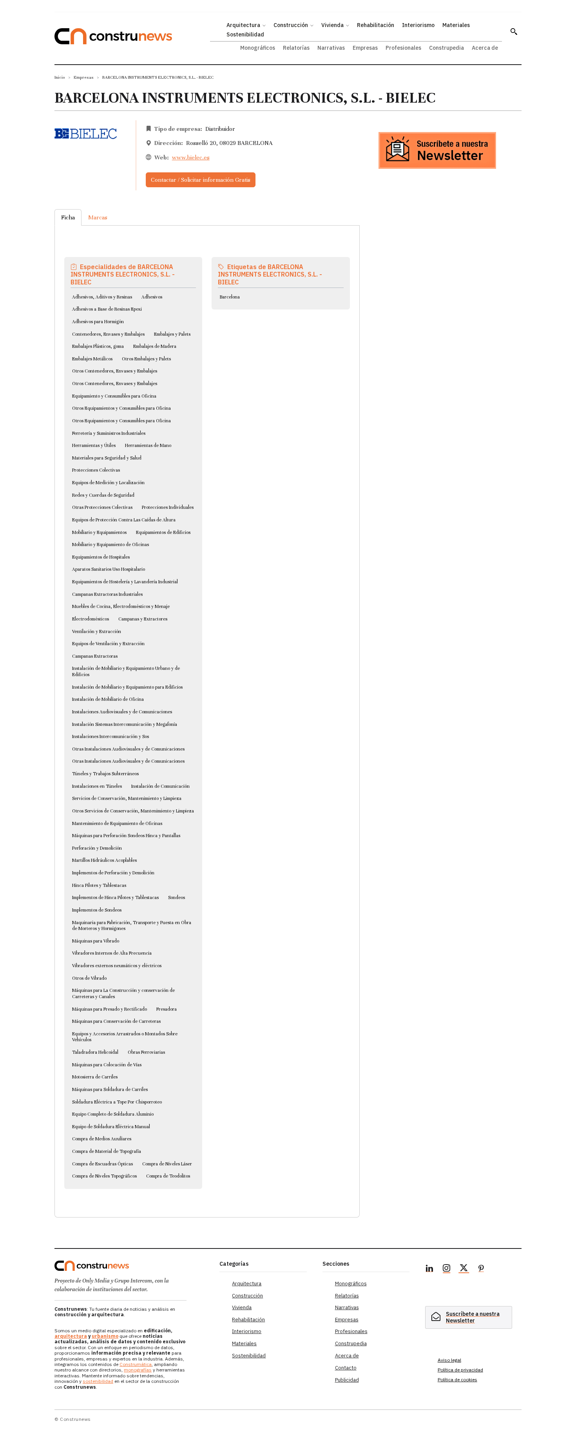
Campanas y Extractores (142, 619)
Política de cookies (457, 1379)
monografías (138, 1370)
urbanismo (105, 1336)
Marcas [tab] (97, 217)
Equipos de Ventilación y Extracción (108, 643)
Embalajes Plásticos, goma (98, 346)
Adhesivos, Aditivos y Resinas (102, 297)
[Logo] (132, 1266)
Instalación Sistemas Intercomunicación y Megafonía (124, 724)
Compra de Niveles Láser (167, 1164)
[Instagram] (446, 1269)
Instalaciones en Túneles (97, 786)
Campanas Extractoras (95, 656)
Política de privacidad (460, 1370)
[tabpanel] (207, 712)
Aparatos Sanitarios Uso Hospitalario (108, 569)
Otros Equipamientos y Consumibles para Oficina (121, 408)
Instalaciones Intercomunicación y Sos (110, 736)
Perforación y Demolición (97, 848)
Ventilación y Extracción (96, 631)
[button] (514, 31)
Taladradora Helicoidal (95, 1052)
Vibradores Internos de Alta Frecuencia (112, 953)
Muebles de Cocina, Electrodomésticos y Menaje (121, 606)
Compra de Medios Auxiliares (101, 1139)
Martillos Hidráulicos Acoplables (104, 860)
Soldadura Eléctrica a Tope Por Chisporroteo (117, 1102)
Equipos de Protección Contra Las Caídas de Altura (124, 520)
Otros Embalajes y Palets (146, 359)
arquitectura (70, 1336)
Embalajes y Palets (172, 334)
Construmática (136, 1364)
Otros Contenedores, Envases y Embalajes (114, 371)
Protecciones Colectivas (96, 470)
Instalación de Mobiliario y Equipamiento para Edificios (127, 687)
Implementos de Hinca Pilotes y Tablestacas (115, 897)
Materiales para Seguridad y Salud (106, 458)
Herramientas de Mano (148, 445)
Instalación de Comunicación (160, 786)
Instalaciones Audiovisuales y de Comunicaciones (122, 712)
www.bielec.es (191, 157)
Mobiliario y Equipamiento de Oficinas (110, 544)
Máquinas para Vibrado (95, 941)
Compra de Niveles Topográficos (104, 1176)
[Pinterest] (481, 1269)
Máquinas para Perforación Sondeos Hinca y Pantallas (126, 835)
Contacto (346, 1367)
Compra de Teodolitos (168, 1176)
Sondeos (176, 897)
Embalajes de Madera (154, 346)
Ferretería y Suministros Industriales (108, 433)
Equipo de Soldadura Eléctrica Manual (111, 1126)
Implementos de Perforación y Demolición (113, 873)
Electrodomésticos (90, 619)
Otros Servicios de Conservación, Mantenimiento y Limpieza (133, 811)
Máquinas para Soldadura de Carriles (110, 1089)
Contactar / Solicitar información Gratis (200, 179)
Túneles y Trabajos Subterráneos (105, 773)
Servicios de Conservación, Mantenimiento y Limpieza (126, 798)
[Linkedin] (429, 1269)
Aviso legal (449, 1360)
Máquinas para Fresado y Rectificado (109, 1009)
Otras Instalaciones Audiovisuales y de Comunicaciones (128, 749)
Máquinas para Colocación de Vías (106, 1064)
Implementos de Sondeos (96, 910)
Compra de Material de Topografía (106, 1151)
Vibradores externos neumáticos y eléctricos (116, 965)
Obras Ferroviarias (146, 1052)
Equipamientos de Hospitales (101, 557)
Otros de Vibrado (89, 978)
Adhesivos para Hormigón (98, 321)
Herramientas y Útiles (94, 445)
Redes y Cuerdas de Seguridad (103, 495)
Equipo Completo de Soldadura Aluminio (113, 1114)
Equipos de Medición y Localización (108, 482)
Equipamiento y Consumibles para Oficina (114, 396)
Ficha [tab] (68, 217)
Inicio (59, 77)
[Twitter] (464, 1269)
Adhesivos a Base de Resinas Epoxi (107, 309)
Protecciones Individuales (168, 507)
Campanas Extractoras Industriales (107, 594)
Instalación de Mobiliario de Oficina (108, 699)
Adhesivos (151, 297)
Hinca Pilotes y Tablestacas (99, 885)
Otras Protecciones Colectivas (102, 507)
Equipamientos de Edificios (163, 532)
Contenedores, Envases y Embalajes (108, 334)
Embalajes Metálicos (92, 359)
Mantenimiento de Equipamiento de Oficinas (117, 823)
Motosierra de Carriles (95, 1077)
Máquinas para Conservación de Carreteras (116, 1021)
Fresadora (166, 1009)
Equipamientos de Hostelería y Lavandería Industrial (125, 581)
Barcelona (229, 297)
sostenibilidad (98, 1381)
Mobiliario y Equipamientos (99, 532)
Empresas (84, 77)
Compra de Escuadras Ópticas (102, 1164)
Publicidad (347, 1380)
